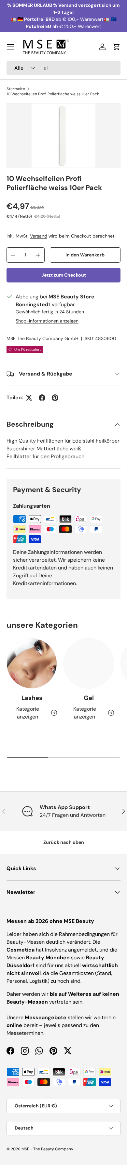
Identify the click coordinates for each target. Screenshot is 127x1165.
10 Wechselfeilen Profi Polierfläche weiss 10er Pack (53, 94)
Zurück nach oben (63, 842)
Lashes (31, 698)
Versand (38, 236)
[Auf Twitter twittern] (28, 397)
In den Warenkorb (85, 255)
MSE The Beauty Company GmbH (42, 338)
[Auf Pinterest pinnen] (55, 397)
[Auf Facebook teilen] (42, 397)
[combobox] (63, 68)
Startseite (16, 88)
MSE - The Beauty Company (47, 1149)
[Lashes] (32, 663)
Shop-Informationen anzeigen (47, 321)
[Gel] (89, 663)
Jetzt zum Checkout (63, 275)
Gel (89, 698)
